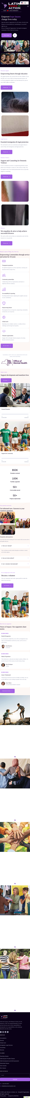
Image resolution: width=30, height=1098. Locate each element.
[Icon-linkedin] (5, 1032)
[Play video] (6, 595)
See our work (6, 345)
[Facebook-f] (1, 1032)
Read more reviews (6, 690)
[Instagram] (8, 1032)
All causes (5, 380)
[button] (15, 546)
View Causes (6, 35)
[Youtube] (3, 1032)
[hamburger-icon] (28, 6)
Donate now (5, 87)
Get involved (6, 585)
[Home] (11, 7)
